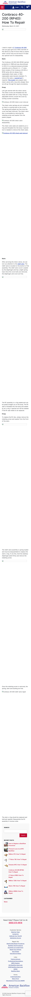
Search (23, 835)
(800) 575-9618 (15, 923)
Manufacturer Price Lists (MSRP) (15, 980)
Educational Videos (15, 953)
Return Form (15, 978)
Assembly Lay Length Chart (15, 947)
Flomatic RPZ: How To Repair (18, 865)
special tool (18, 78)
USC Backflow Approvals (15, 965)
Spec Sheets (15, 951)
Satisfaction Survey (15, 938)
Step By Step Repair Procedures (15, 943)
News (6, 902)
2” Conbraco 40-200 (20, 47)
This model (11, 80)
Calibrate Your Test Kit (15, 936)
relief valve (21, 264)
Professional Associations (15, 961)
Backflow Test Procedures (15, 945)
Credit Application (15, 976)
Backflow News (15, 971)
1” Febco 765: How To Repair (18, 859)
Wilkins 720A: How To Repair (18, 880)
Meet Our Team (15, 932)
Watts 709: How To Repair (17, 886)
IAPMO (15, 969)
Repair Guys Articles (15, 949)
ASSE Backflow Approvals (15, 967)
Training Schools (15, 959)
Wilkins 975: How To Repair (17, 854)
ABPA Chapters (15, 963)
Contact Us (15, 934)
